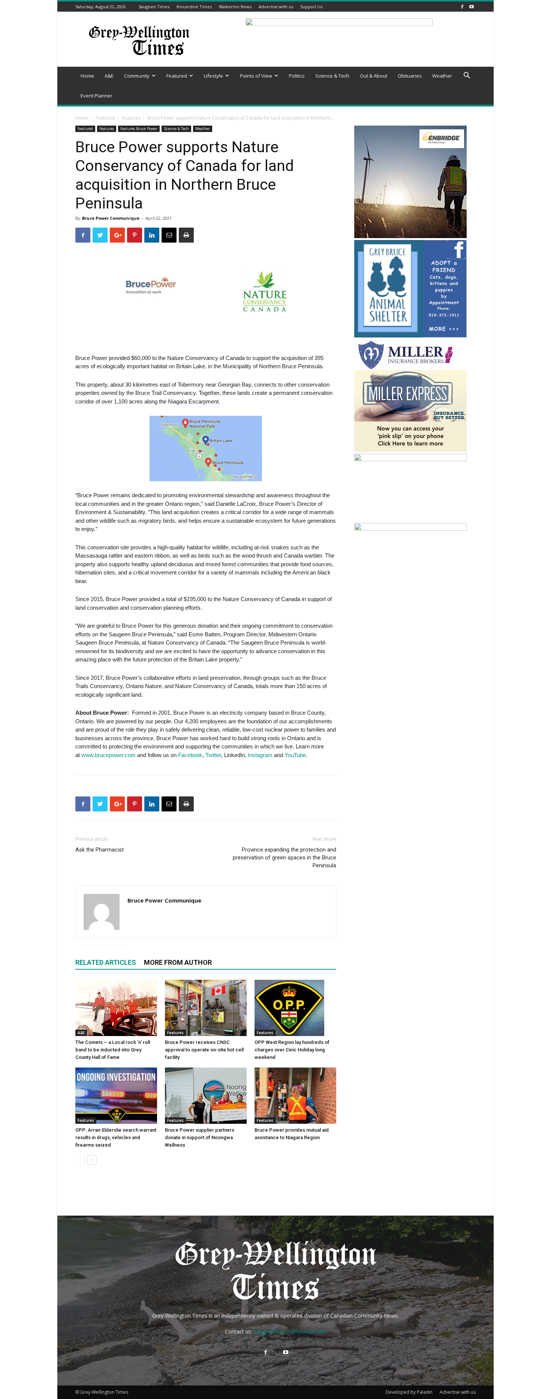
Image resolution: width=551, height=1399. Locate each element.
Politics (297, 75)
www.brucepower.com (108, 755)
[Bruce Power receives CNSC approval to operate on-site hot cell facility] (206, 1008)
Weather (442, 75)
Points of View (256, 75)
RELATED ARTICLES (105, 962)
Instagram (260, 755)
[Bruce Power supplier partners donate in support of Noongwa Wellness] (206, 1096)
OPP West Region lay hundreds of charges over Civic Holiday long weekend (292, 1049)
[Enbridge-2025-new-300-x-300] (410, 236)
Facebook (190, 755)
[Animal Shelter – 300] (410, 335)
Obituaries (410, 75)
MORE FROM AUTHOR (178, 962)
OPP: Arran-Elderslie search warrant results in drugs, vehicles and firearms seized (115, 1137)
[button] (467, 76)
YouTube (295, 755)
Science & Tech (332, 75)
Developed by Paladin (409, 1392)
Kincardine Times (194, 6)
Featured (176, 75)
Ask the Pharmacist (99, 849)
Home (87, 75)
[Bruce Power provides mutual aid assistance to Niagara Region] (295, 1096)
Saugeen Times (154, 6)
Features (131, 118)
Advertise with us (276, 6)
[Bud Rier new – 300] (410, 459)
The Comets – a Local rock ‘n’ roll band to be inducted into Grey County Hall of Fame (112, 1049)
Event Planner (96, 95)
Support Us (311, 6)
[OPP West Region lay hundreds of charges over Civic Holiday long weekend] (295, 1008)
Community (137, 75)
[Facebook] (462, 6)
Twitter (213, 755)
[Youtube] (471, 6)
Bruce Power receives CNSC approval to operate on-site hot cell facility (204, 1049)
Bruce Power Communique (110, 218)
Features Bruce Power (138, 128)
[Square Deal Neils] (410, 528)
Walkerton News (235, 6)
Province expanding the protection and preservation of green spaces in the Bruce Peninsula (284, 857)
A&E (109, 75)
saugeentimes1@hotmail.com (290, 1331)
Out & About (373, 75)
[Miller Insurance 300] (410, 449)
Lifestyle (213, 75)
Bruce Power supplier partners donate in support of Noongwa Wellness (199, 1137)
